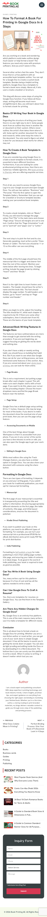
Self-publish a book (23, 552)
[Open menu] (42, 4)
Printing (13, 14)
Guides (5, 14)
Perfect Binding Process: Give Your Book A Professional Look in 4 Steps (35, 726)
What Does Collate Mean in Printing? (11, 723)
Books (5, 749)
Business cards (9, 753)
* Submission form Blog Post (16, 885)
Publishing (7, 763)
